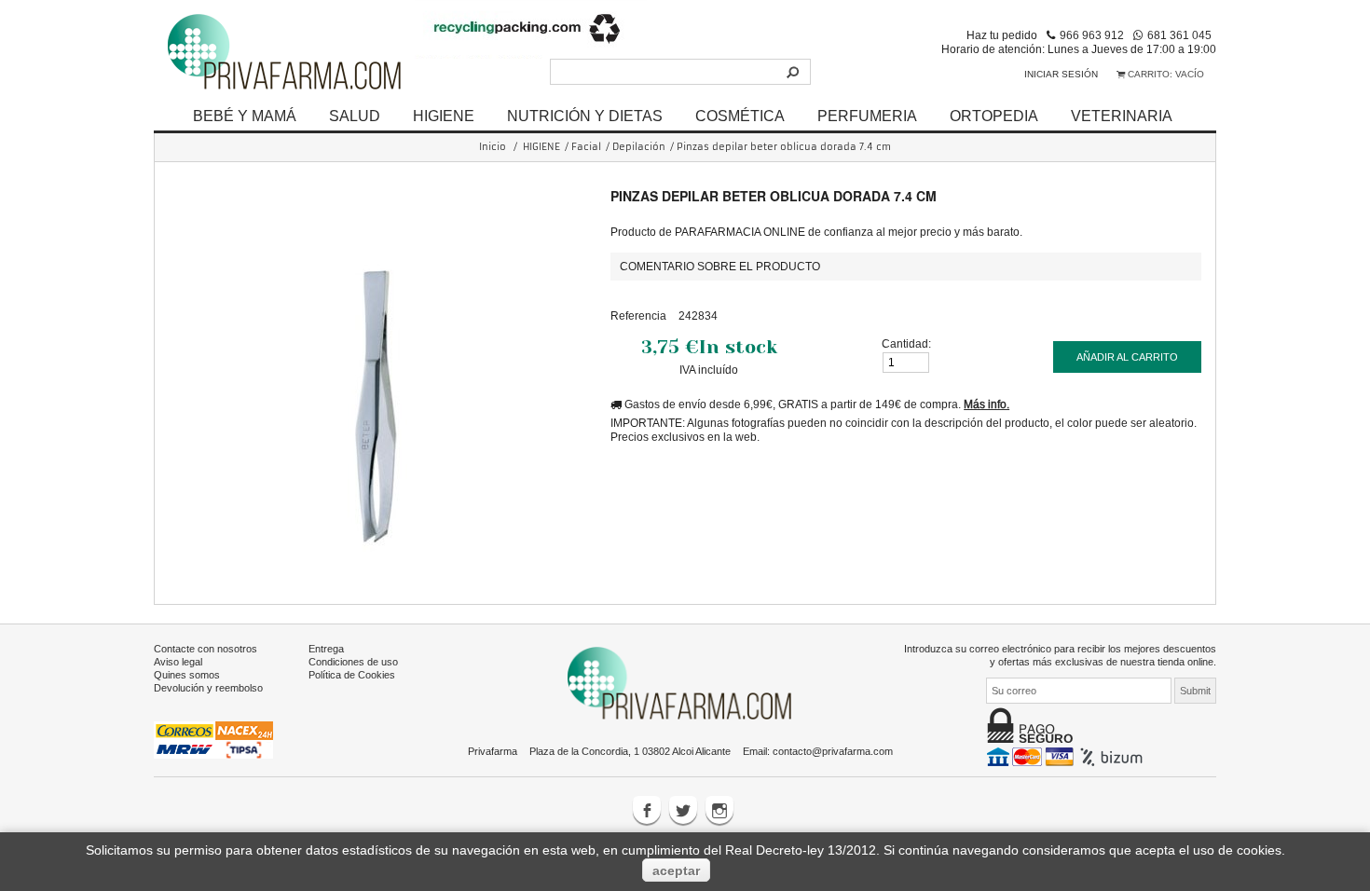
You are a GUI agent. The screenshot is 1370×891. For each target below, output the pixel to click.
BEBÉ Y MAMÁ (244, 115)
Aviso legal (178, 661)
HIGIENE (443, 115)
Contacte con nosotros (205, 648)
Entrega (326, 648)
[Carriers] (213, 739)
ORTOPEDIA (994, 115)
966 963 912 (1092, 35)
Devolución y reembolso (208, 687)
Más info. (986, 404)
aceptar (676, 870)
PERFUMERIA (867, 115)
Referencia (638, 315)
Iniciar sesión (1061, 74)
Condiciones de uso (353, 661)
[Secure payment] (1066, 755)
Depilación (638, 147)
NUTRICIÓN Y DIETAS (585, 115)
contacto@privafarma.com (833, 751)
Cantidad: (906, 343)
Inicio (492, 147)
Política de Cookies (351, 674)
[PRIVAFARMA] (284, 51)
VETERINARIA (1121, 115)
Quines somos (187, 674)
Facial (586, 147)
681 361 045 (1179, 35)
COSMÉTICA (740, 115)
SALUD (354, 115)
